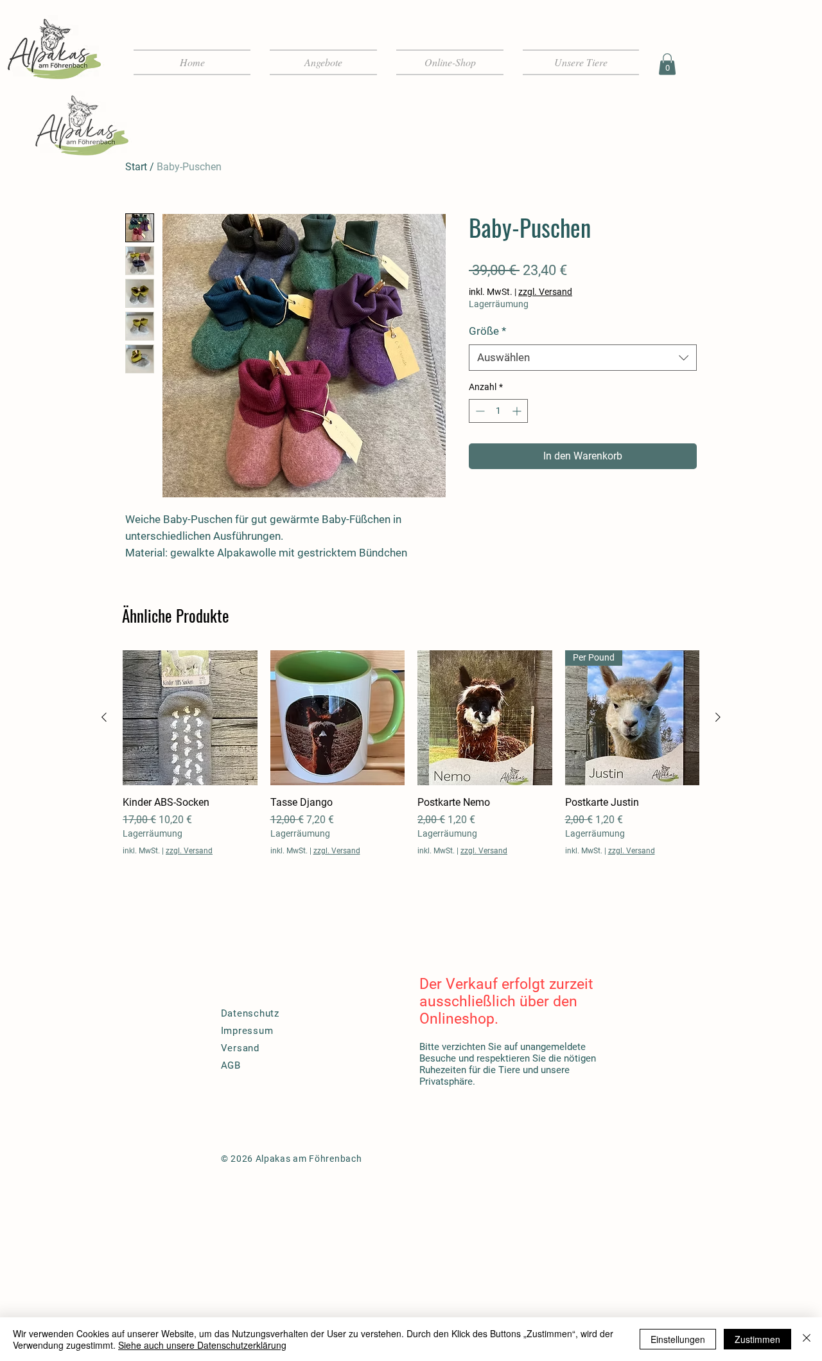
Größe (487, 331)
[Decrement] (479, 411)
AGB (231, 1065)
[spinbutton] (498, 411)
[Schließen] (806, 1339)
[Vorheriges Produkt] (104, 717)
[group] (411, 753)
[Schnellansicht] (190, 717)
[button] (667, 64)
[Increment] (518, 411)
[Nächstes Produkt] (718, 717)
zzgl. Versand (545, 292)
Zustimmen (757, 1339)
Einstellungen (678, 1339)
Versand (240, 1048)
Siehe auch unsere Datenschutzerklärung (202, 1345)
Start (136, 167)
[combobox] (583, 357)
